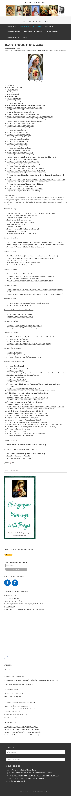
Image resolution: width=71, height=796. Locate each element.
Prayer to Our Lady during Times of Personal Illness (25, 184)
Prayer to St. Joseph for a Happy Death (20, 222)
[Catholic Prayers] (4, 659)
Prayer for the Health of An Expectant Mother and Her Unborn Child (35, 775)
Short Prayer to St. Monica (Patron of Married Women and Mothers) (30, 409)
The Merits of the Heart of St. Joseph (19, 220)
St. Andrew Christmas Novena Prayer (20, 436)
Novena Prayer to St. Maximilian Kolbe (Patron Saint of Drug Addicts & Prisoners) (35, 406)
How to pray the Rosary (15, 87)
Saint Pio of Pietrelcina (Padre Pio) (19, 456)
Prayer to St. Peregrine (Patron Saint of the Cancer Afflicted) (28, 415)
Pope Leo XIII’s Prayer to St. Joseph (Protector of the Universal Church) (31, 213)
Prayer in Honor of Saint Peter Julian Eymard (23, 418)
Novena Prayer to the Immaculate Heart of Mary (24, 114)
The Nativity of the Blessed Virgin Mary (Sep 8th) (24, 107)
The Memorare (12, 96)
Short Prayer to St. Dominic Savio (18, 382)
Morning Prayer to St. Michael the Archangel (22, 328)
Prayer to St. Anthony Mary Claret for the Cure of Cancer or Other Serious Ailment (35, 373)
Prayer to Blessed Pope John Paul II (19, 395)
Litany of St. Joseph (14, 227)
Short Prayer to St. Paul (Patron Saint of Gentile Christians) (27, 413)
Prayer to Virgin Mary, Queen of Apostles (21, 166)
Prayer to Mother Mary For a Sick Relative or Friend (25, 188)
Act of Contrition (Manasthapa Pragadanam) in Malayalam (24, 609)
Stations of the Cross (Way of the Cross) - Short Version (22, 732)
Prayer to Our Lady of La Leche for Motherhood (23, 161)
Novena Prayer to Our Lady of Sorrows (20, 152)
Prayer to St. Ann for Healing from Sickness (22, 265)
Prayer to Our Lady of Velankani (18, 139)
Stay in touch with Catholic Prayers (16, 562)
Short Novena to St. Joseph (16, 231)
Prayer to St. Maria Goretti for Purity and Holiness (24, 402)
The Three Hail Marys (11, 598)
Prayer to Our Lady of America (17, 141)
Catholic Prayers (35, 2)
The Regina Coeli (13, 94)
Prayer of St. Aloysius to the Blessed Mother (22, 159)
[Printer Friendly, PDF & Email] (9, 463)
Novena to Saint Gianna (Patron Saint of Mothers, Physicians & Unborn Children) (35, 294)
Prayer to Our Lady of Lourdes (17, 132)
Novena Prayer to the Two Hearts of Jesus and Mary (25, 121)
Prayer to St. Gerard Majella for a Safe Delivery (23, 278)
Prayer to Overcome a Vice (13, 601)
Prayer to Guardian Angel (16, 355)
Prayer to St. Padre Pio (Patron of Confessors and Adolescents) (28, 422)
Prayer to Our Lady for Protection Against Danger (24, 191)
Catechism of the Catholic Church (15, 694)
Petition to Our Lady (14, 101)
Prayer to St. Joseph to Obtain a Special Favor (22, 215)
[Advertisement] (35, 633)
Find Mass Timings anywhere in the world (18, 684)
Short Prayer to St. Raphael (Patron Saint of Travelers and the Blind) (30, 337)
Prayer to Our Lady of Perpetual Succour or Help (23, 164)
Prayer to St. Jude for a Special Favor (20, 305)
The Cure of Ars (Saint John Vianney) (20, 458)
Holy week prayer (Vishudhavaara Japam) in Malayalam (23, 604)
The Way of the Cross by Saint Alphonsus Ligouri (21, 726)
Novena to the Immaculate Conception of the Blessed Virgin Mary (30, 116)
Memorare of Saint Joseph (16, 224)
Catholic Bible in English (12, 697)
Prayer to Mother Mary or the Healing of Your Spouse (25, 168)
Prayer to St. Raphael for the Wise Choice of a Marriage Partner (29, 343)
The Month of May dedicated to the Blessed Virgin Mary (26, 445)
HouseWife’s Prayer (10, 595)
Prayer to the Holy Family (16, 366)
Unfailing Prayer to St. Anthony (34, 242)
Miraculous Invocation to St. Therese (19, 314)
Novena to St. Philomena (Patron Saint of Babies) (24, 420)
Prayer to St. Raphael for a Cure (17, 339)
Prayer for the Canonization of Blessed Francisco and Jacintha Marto (31, 391)
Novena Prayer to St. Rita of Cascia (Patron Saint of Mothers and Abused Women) (35, 424)
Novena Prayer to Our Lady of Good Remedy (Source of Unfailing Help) (31, 157)
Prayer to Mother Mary (15, 103)
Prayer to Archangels (14, 352)
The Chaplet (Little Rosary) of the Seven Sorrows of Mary (26, 105)
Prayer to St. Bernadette (15, 377)
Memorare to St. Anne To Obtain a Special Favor (23, 263)
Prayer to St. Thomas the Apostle (18, 429)
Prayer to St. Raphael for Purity (18, 341)
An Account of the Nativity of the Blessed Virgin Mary (26, 454)
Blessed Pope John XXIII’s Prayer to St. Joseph (23, 229)
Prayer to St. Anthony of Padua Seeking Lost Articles (25, 247)
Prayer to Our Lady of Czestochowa (19, 148)
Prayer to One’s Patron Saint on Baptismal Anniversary (26, 433)
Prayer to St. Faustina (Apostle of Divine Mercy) (23, 388)
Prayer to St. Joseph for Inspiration (19, 218)
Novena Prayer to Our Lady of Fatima (20, 137)
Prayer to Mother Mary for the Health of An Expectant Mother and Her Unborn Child (36, 179)
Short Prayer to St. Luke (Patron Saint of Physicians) (25, 400)
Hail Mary (10, 85)
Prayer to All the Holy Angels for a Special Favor (24, 357)
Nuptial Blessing (9, 606)
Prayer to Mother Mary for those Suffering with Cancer (26, 170)
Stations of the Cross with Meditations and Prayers (21, 729)
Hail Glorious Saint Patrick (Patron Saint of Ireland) (25, 411)
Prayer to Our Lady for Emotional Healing (21, 186)
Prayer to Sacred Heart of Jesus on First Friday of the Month (31, 773)
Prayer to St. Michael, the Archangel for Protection (24, 325)
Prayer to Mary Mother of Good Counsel (20, 128)
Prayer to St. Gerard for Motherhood (19, 274)
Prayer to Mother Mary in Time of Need (20, 125)
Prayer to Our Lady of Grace (16, 130)
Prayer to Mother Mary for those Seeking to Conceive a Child (28, 182)
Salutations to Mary (14, 98)
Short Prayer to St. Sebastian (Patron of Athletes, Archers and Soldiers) (31, 427)
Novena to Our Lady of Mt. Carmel (18, 150)
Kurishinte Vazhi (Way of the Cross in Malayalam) (21, 735)
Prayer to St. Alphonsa (15, 370)
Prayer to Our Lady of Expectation (19, 134)
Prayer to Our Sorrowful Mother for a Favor (22, 155)
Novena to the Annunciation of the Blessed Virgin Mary (26, 119)
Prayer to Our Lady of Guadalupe (18, 146)
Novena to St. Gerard (18, 781)
